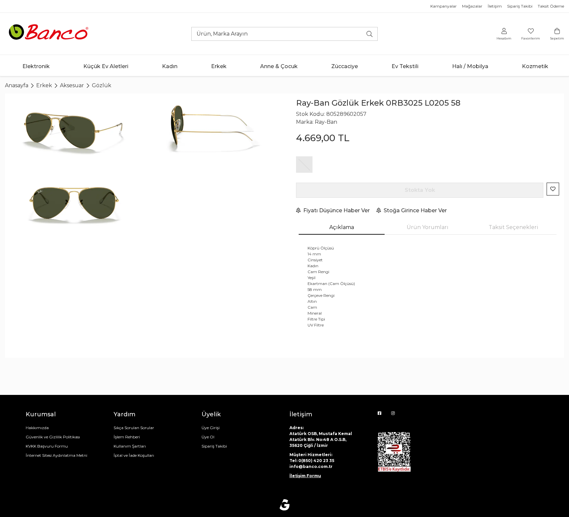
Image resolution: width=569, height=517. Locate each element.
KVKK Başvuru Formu (47, 446)
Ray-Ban (326, 122)
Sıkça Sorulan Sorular (134, 427)
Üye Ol (208, 436)
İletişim (495, 6)
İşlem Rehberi (127, 436)
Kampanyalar (443, 6)
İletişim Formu (305, 475)
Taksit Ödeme (551, 6)
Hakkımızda (37, 427)
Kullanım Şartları (130, 446)
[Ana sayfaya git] (49, 33)
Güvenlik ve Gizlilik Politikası (53, 436)
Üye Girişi (211, 427)
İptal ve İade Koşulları (134, 455)
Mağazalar (472, 6)
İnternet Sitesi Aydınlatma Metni (56, 455)
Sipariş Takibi (519, 6)
